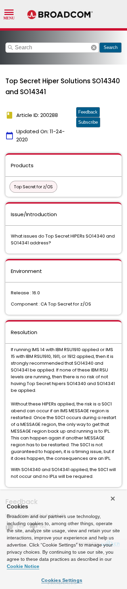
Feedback (88, 112)
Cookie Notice (23, 566)
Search (111, 47)
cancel (93, 47)
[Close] (113, 499)
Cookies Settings (61, 580)
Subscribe (88, 122)
